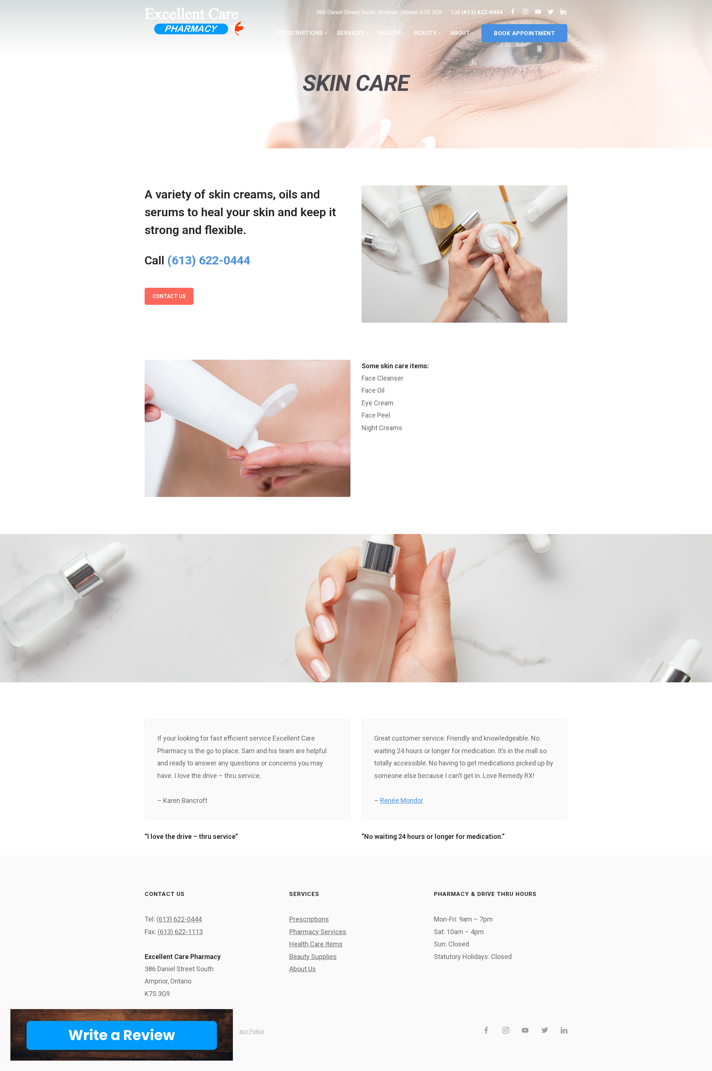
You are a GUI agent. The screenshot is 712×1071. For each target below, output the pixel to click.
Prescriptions (309, 919)
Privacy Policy (247, 1031)
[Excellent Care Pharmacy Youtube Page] (538, 12)
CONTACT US (169, 296)
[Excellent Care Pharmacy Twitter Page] (550, 12)
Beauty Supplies (313, 956)
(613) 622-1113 (180, 932)
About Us (302, 969)
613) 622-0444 (180, 919)
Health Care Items (316, 944)
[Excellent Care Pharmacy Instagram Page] (525, 12)
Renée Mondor (401, 800)
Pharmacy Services (317, 932)
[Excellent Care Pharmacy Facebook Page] (512, 12)
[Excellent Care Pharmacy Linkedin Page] (563, 12)
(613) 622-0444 (482, 12)
